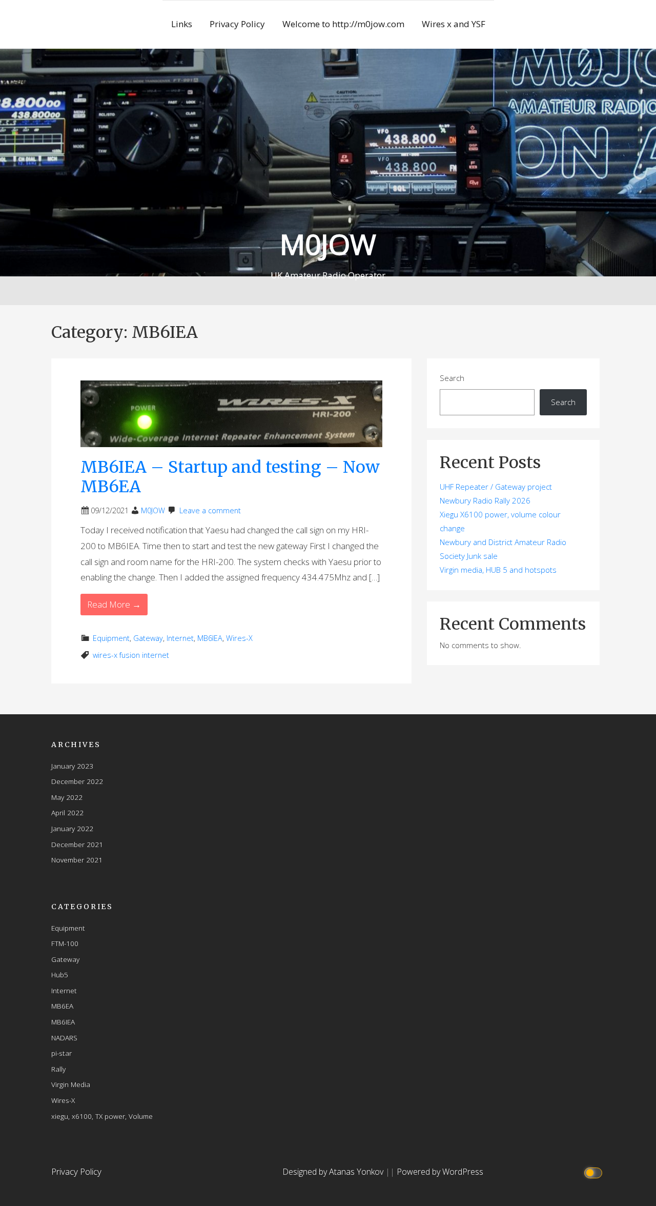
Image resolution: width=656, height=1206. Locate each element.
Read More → (114, 604)
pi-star (61, 1053)
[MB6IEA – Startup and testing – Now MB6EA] (231, 412)
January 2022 (72, 828)
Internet (180, 638)
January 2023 (72, 766)
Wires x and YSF (453, 24)
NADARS (64, 1037)
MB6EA (62, 1006)
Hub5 (59, 974)
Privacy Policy (237, 24)
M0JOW (328, 244)
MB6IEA (209, 638)
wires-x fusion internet (131, 655)
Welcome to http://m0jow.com (343, 24)
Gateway (148, 638)
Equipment (111, 638)
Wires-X (239, 638)
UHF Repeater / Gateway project (496, 486)
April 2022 (67, 812)
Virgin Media (70, 1084)
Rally (58, 1069)
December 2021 (77, 844)
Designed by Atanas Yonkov (333, 1171)
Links (181, 24)
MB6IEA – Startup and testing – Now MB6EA (230, 477)
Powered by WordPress (440, 1171)
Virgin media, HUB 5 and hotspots (498, 570)
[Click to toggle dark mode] (595, 1171)
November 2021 (76, 860)
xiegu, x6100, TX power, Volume (102, 1116)
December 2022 (77, 781)
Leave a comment (210, 510)
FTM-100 (64, 943)
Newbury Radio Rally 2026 (485, 500)
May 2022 (67, 797)
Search (452, 378)
